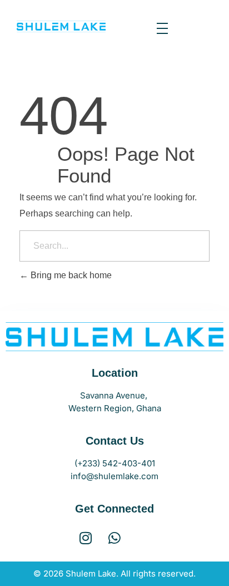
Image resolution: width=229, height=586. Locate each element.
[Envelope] (143, 537)
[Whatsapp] (114, 537)
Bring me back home (70, 275)
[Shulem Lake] (61, 26)
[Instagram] (85, 537)
